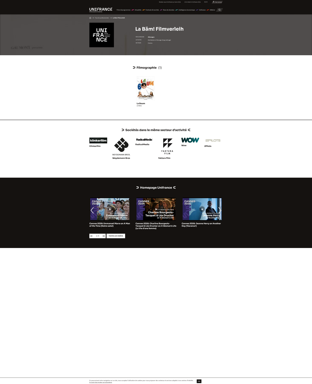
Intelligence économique (187, 10)
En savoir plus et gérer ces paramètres (100, 382)
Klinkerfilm (95, 146)
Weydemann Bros (121, 158)
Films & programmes (123, 10)
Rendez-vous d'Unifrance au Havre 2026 (170, 2)
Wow (183, 145)
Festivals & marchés (152, 10)
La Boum (141, 103)
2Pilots (207, 146)
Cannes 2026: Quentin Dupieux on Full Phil (201, 224)
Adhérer (212, 10)
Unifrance (202, 10)
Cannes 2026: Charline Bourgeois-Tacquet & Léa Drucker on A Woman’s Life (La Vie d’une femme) (109, 226)
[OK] (199, 381)
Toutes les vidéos (116, 236)
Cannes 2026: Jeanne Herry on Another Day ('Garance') (155, 224)
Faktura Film (164, 158)
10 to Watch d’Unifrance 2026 (192, 2)
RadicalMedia (142, 144)
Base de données (168, 10)
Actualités (138, 10)
